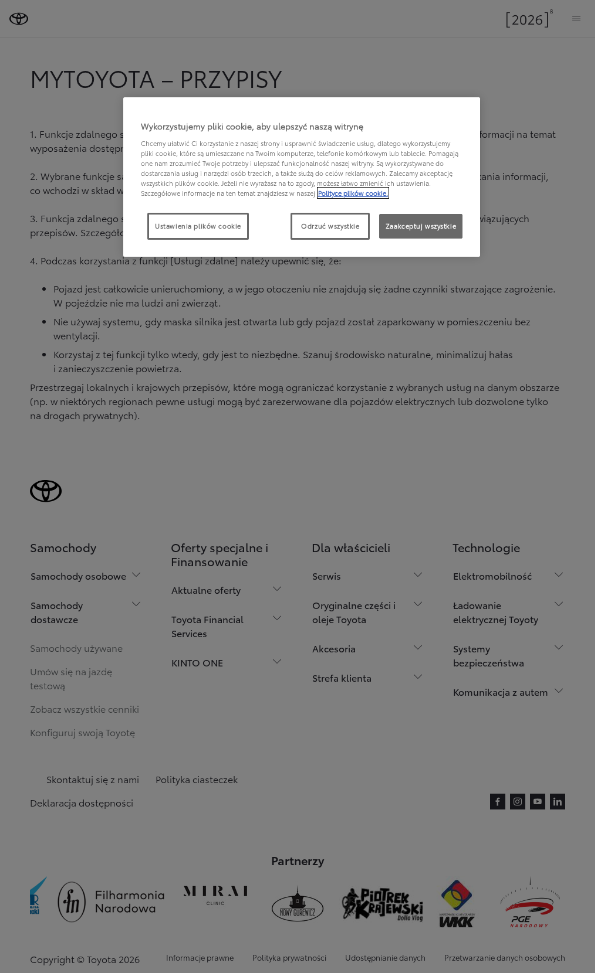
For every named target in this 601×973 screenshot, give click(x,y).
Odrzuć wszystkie (330, 225)
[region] (301, 177)
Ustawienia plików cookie (198, 225)
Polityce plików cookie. (353, 193)
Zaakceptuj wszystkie (421, 225)
